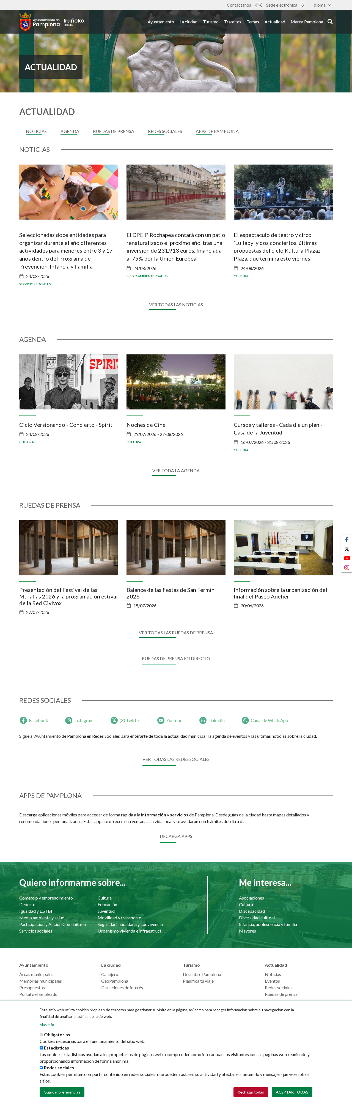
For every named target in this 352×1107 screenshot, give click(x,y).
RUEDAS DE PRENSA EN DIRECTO (176, 658)
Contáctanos (239, 4)
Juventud (106, 911)
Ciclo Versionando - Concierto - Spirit (65, 424)
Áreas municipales (36, 974)
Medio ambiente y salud (147, 276)
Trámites (232, 21)
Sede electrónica (281, 4)
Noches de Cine (146, 424)
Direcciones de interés (122, 987)
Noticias (36, 131)
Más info (47, 1024)
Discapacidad (252, 911)
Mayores (247, 930)
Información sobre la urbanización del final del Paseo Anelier (280, 593)
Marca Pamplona (307, 21)
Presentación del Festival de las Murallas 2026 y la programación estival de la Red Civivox (68, 596)
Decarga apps (176, 836)
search (329, 21)
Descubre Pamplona (202, 974)
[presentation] (23, 226)
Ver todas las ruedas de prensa (176, 632)
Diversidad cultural (257, 917)
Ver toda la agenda (176, 470)
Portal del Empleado (38, 994)
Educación (107, 904)
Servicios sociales (35, 284)
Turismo (211, 21)
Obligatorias (57, 1034)
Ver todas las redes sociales (176, 759)
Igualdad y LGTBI (35, 911)
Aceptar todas (292, 1092)
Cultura (241, 276)
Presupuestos (32, 987)
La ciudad (188, 21)
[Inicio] (51, 21)
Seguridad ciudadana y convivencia (130, 924)
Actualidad (275, 21)
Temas (253, 21)
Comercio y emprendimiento (46, 897)
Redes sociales (278, 987)
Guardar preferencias (62, 1092)
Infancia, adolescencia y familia (268, 924)
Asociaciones (251, 897)
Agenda (70, 131)
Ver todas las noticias (176, 304)
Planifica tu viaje (198, 980)
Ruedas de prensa (113, 131)
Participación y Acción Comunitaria (52, 924)
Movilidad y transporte (119, 917)
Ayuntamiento (161, 21)
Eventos (272, 980)
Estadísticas (56, 1047)
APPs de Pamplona (217, 131)
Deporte (27, 904)
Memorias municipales (40, 980)
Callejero (109, 974)
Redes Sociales (165, 131)
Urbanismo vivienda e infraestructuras (131, 930)
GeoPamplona (114, 980)
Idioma (319, 4)
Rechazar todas (251, 1092)
